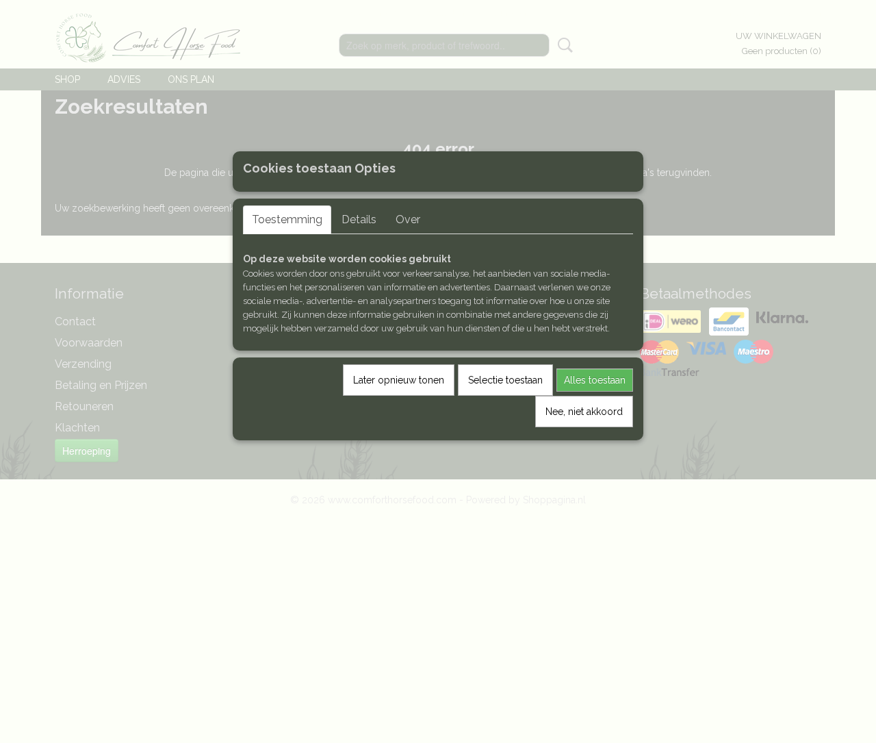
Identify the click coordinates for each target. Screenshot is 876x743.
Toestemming (287, 219)
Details (359, 219)
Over (408, 219)
